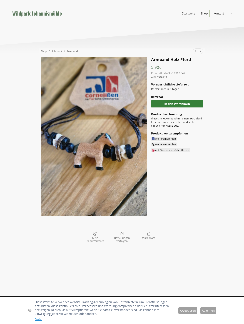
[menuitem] (195, 51)
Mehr (38, 319)
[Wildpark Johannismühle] (42, 21)
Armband (72, 51)
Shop (44, 51)
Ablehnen (208, 311)
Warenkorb (148, 238)
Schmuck (56, 51)
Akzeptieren (188, 311)
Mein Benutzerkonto (95, 239)
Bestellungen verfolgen (122, 239)
